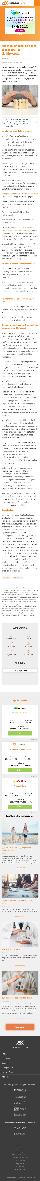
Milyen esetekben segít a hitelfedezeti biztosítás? (17, 901)
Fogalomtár (20, 1164)
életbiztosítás (18, 578)
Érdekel (20, 733)
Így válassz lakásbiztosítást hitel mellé (17, 998)
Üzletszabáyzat (20, 1152)
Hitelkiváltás (28, 646)
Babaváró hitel (28, 654)
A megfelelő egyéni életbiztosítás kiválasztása (20, 193)
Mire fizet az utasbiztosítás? (13, 949)
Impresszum (20, 1146)
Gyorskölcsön (11, 654)
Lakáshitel (11, 646)
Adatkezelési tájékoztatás (20, 1155)
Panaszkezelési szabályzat (20, 1158)
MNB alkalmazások (20, 1170)
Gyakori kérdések (20, 1161)
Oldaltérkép (20, 1167)
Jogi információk (20, 1149)
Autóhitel (28, 638)
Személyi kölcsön (11, 638)
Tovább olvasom (20, 868)
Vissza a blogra (20, 1027)
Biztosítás (6, 578)
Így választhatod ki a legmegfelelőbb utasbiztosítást (16, 848)
